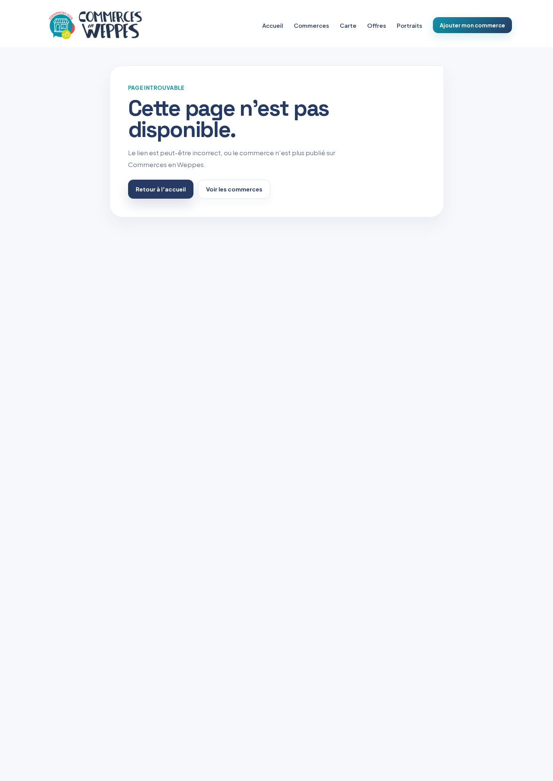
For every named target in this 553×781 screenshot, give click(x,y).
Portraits (409, 25)
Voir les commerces (234, 189)
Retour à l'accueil (161, 189)
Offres (376, 25)
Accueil (272, 25)
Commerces (311, 25)
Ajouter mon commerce (472, 25)
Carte (348, 25)
